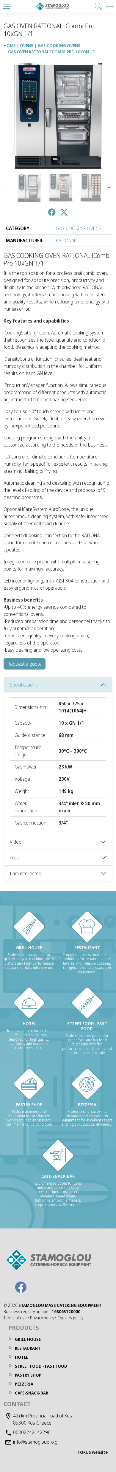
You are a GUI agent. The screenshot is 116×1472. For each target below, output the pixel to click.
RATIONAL (66, 240)
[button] (98, 6)
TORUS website (92, 1452)
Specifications (24, 684)
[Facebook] (20, 1287)
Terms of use (15, 1318)
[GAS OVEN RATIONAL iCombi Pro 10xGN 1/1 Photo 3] (92, 187)
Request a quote (24, 664)
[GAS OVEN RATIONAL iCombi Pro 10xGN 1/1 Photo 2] (60, 187)
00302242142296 (32, 1432)
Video (15, 842)
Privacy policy (42, 1318)
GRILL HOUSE (28, 1339)
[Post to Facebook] (52, 213)
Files (14, 857)
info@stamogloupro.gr (36, 1442)
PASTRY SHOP (28, 1375)
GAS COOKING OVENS (78, 228)
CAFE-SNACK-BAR (31, 1393)
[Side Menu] (110, 6)
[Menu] (6, 6)
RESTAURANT (27, 1348)
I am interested (25, 873)
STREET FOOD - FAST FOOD (41, 1366)
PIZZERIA (24, 1384)
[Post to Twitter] (64, 213)
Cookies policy (70, 1318)
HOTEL (21, 1357)
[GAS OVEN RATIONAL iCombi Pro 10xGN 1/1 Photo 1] (29, 187)
